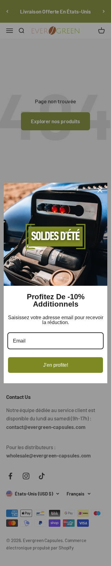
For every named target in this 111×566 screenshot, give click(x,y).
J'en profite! (55, 365)
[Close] (99, 190)
